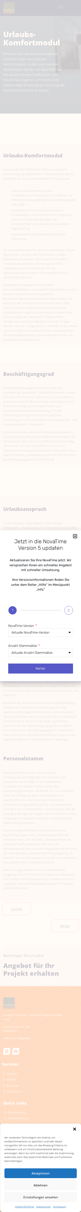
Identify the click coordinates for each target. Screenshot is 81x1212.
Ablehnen (40, 1185)
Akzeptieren (41, 1173)
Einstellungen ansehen (40, 1197)
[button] (74, 1129)
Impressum (59, 1206)
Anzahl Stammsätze (23, 646)
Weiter (40, 668)
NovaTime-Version (21, 626)
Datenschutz (43, 1206)
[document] (40, 606)
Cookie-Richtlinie (24, 1206)
